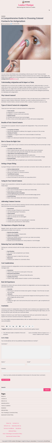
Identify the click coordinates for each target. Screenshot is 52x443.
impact (37, 329)
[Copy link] (32, 326)
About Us (3, 396)
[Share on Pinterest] (19, 326)
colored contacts (18, 329)
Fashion (3, 16)
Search (3, 387)
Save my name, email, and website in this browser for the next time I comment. (24, 375)
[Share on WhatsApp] (16, 326)
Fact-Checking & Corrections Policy (9, 412)
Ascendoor (34, 441)
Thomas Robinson (6, 23)
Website (3, 368)
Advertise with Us (5, 403)
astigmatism (9, 329)
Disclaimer (3, 408)
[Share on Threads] (29, 326)
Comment (4, 344)
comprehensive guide (29, 329)
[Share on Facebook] (6, 326)
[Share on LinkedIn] (13, 326)
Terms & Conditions (5, 405)
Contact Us (4, 398)
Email (29, 362)
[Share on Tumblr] (26, 326)
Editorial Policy (4, 410)
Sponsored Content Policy (7, 415)
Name (3, 362)
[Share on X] (10, 326)
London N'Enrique (26, 5)
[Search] (49, 10)
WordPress (47, 441)
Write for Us (4, 401)
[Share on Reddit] (23, 326)
